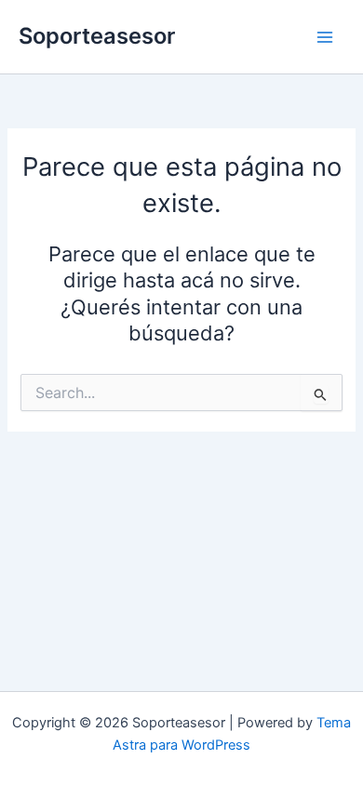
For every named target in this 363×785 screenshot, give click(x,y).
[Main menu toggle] (324, 37)
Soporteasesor (97, 35)
